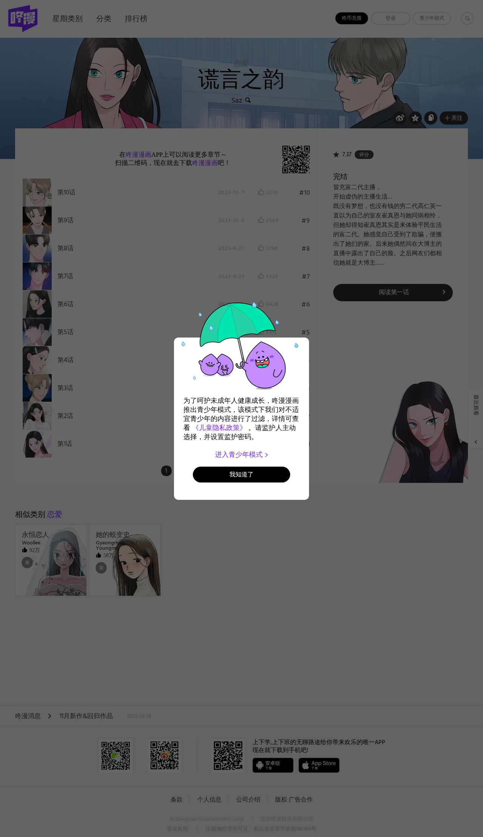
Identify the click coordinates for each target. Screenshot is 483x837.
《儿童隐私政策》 (219, 428)
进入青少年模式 (240, 454)
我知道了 (241, 474)
